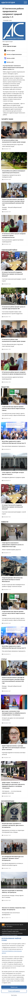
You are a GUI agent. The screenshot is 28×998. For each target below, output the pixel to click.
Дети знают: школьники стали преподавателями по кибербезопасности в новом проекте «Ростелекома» (14, 713)
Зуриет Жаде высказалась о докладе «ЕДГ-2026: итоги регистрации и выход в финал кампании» (13, 747)
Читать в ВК (10, 62)
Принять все (14, 987)
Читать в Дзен (11, 50)
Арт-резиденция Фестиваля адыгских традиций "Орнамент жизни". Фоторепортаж (13, 858)
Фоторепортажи (7, 801)
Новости (4, 522)
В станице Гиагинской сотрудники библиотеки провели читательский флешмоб (12, 274)
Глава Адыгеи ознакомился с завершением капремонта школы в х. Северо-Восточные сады (13, 544)
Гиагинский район (9, 250)
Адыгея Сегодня (8, 2)
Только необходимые (14, 991)
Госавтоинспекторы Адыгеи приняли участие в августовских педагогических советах (13, 408)
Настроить (14, 995)
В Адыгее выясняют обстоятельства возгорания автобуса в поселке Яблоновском (12, 579)
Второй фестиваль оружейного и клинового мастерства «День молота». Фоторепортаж (13, 825)
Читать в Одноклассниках (14, 54)
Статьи (4, 659)
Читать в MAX (11, 58)
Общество (6, 44)
